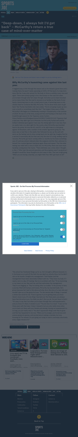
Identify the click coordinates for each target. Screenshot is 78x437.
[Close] (72, 186)
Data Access (39, 250)
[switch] (62, 216)
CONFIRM (25, 244)
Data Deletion (28, 250)
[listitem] (39, 212)
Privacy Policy (50, 250)
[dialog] (39, 218)
